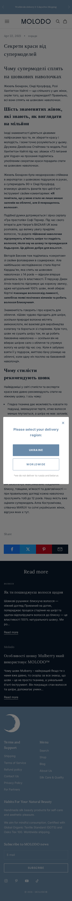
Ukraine (36, 450)
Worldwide (36, 464)
